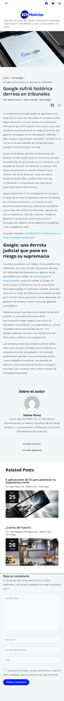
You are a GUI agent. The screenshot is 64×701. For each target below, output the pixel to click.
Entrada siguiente (32, 450)
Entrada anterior (32, 444)
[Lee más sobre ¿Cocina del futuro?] (32, 551)
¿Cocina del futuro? (18, 527)
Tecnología (45, 99)
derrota (13, 118)
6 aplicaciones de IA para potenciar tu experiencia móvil (31, 481)
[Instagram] (59, 3)
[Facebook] (46, 3)
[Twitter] (53, 3)
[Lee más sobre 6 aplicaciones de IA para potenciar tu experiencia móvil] (32, 503)
